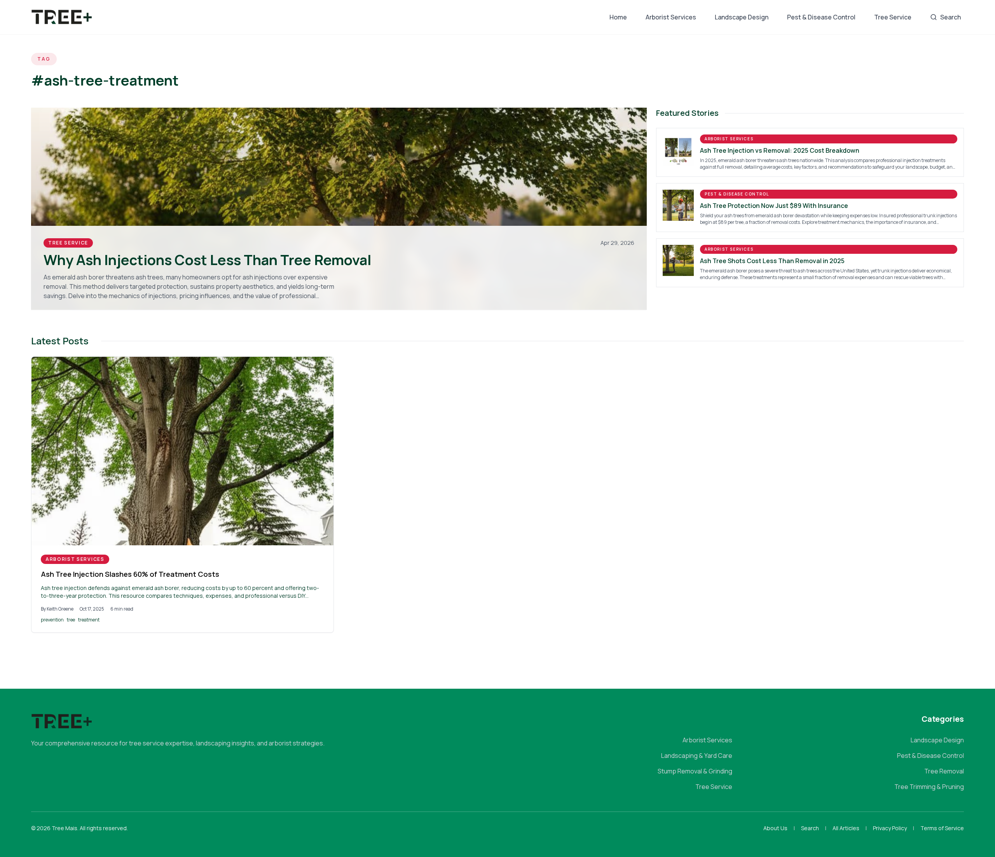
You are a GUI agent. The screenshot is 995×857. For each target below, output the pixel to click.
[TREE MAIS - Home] (62, 17)
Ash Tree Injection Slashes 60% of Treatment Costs (130, 574)
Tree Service (892, 17)
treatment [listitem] (89, 620)
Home (618, 17)
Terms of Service (942, 828)
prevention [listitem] (52, 620)
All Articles (846, 828)
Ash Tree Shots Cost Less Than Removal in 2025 (772, 261)
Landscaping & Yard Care (696, 755)
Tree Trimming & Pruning (929, 786)
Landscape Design (741, 17)
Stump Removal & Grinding (695, 771)
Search (950, 17)
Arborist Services (671, 17)
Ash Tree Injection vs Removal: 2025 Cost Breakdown (779, 150)
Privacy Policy (890, 828)
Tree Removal (944, 771)
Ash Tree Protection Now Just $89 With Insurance (774, 205)
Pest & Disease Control (821, 17)
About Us (775, 828)
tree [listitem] (71, 620)
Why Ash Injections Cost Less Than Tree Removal (207, 259)
